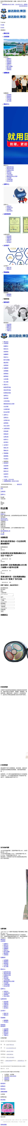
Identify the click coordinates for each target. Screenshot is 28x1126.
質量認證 (9, 237)
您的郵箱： (4, 603)
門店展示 (9, 295)
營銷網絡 (6, 272)
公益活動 (9, 99)
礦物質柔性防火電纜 (12, 176)
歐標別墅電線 (10, 167)
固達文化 (9, 60)
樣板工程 (9, 267)
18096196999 (13, 1076)
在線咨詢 (3, 521)
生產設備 (9, 239)
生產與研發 (7, 214)
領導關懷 (9, 94)
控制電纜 (9, 173)
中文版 (2, 24)
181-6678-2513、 (19, 4)
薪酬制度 (9, 325)
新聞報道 (9, 96)
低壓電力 (9, 171)
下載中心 (9, 330)
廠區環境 (9, 68)
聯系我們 (6, 302)
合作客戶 (6, 245)
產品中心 (6, 104)
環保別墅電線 (10, 168)
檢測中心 (9, 240)
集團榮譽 (9, 63)
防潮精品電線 (10, 170)
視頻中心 (9, 64)
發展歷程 (9, 61)
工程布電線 (10, 174)
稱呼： (2, 597)
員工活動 (9, 101)
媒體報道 (9, 97)
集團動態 (6, 72)
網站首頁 (6, 33)
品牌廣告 (9, 209)
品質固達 (9, 69)
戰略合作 (9, 269)
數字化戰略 (10, 66)
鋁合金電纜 (10, 181)
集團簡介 (9, 58)
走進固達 (6, 36)
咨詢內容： (4, 592)
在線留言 (9, 329)
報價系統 (3, 1024)
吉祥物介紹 (10, 207)
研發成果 (9, 236)
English (2, 27)
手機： (3, 600)
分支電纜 (9, 177)
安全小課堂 (10, 210)
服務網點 (9, 294)
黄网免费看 (4, 1124)
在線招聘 (9, 324)
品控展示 (9, 242)
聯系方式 (9, 327)
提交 (2, 611)
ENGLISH (11, 479)
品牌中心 (6, 184)
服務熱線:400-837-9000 (8, 4)
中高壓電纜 (10, 179)
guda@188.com (4, 520)
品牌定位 (9, 206)
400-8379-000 (4, 518)
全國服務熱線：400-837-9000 (11, 481)
